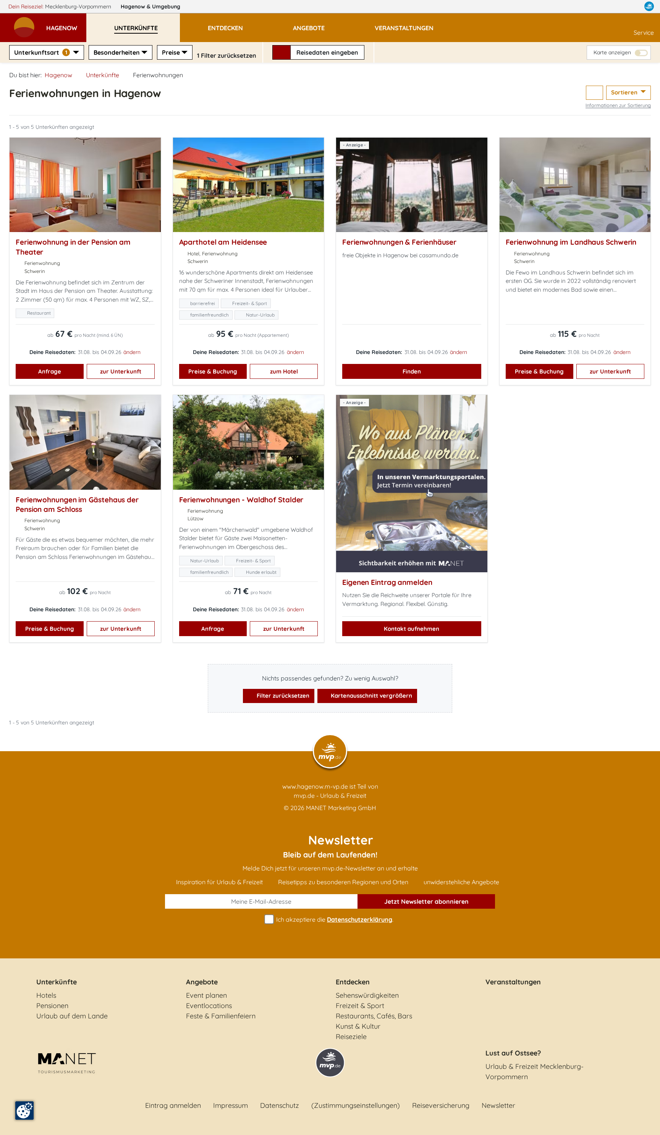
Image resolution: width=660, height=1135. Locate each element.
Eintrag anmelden (173, 1105)
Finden (412, 371)
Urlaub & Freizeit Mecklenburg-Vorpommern (534, 1071)
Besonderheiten (117, 52)
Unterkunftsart (40, 52)
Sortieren (625, 92)
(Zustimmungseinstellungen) (355, 1105)
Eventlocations (209, 1005)
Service (644, 32)
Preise (171, 52)
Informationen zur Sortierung (618, 105)
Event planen (206, 995)
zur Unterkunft (120, 371)
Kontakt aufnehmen (411, 628)
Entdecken (353, 981)
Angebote (202, 981)
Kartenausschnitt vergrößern (370, 695)
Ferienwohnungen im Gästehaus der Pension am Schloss (77, 504)
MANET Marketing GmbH (341, 808)
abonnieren (426, 901)
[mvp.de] (649, 6)
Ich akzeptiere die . (334, 919)
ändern (132, 352)
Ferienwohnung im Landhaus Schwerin (571, 242)
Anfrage (49, 371)
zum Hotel (284, 371)
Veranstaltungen (513, 981)
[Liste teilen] (594, 93)
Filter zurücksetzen (282, 695)
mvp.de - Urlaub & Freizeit (330, 795)
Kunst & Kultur (358, 1026)
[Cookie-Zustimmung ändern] (24, 1110)
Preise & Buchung (212, 371)
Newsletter (498, 1105)
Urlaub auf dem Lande (72, 1016)
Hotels (46, 995)
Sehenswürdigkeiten (367, 995)
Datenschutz (279, 1105)
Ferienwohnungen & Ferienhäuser (399, 242)
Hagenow (150, 6)
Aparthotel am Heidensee (223, 242)
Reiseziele (351, 1036)
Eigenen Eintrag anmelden (387, 582)
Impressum (230, 1105)
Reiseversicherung (440, 1105)
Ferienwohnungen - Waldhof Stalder (241, 499)
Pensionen (52, 1005)
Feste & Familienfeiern (221, 1016)
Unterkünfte (102, 75)
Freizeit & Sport (360, 1005)
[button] (66, 24)
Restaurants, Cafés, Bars (374, 1016)
